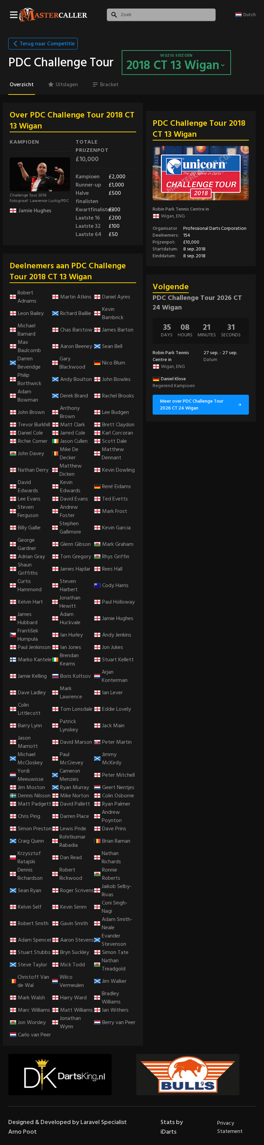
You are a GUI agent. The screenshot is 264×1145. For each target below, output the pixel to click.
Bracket (109, 84)
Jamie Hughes (35, 210)
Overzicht (22, 84)
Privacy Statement (230, 1127)
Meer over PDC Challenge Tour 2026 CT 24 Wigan (191, 404)
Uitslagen (67, 84)
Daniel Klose (173, 378)
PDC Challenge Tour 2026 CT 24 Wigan (197, 302)
